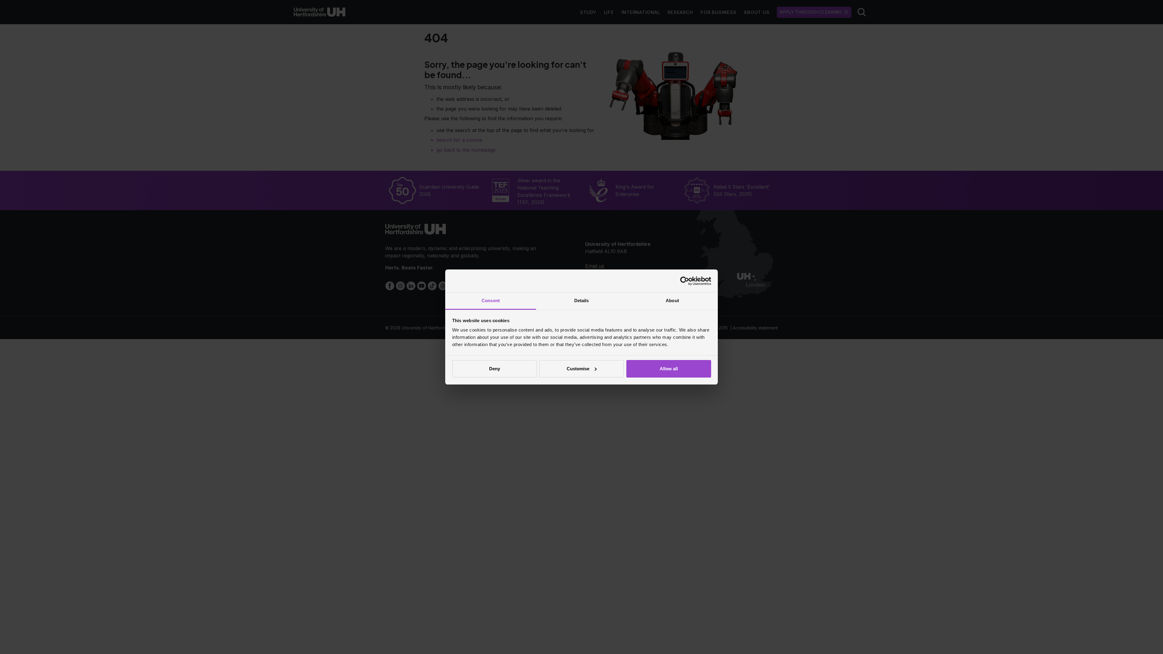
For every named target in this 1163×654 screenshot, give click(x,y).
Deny (494, 368)
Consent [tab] (491, 300)
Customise (578, 368)
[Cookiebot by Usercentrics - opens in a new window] (684, 281)
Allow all (669, 368)
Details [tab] (581, 300)
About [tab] (672, 300)
